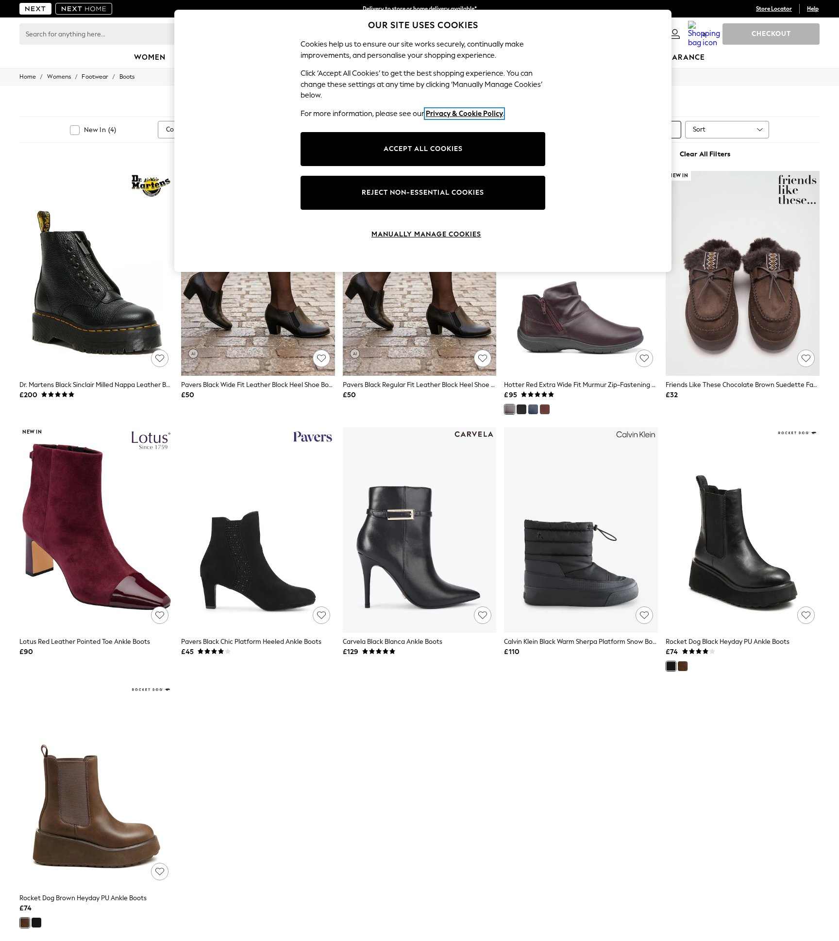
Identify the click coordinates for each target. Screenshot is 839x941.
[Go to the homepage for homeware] (84, 9)
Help (813, 8)
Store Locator (774, 8)
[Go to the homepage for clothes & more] (35, 9)
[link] (675, 34)
